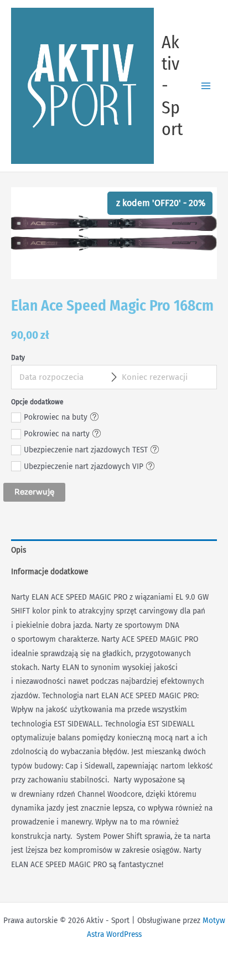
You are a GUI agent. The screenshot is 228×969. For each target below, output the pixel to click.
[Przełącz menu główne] (206, 85)
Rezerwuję (34, 492)
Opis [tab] (18, 550)
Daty (18, 358)
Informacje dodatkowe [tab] (49, 571)
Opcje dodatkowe (37, 402)
